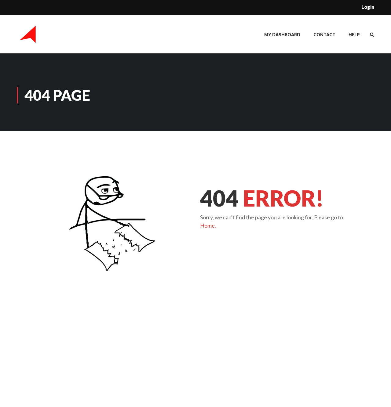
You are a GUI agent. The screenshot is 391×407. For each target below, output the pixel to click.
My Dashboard (282, 34)
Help (354, 34)
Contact (324, 34)
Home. (208, 225)
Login (367, 7)
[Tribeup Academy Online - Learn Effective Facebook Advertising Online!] (28, 37)
